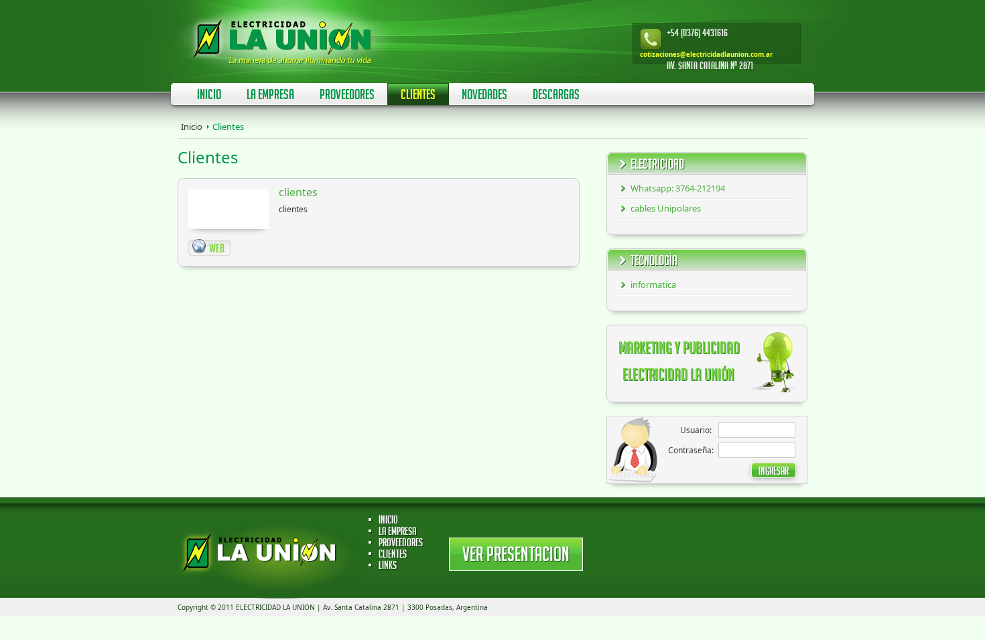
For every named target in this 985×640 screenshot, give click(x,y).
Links (388, 567)
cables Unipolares (666, 208)
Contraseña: (691, 450)
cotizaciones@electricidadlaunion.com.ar (706, 54)
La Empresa (270, 96)
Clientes (418, 96)
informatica (653, 284)
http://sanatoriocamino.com (209, 247)
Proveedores (347, 96)
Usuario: (696, 430)
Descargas (556, 96)
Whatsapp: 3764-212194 (678, 188)
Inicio (209, 96)
